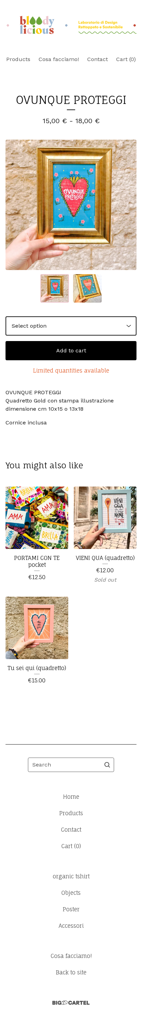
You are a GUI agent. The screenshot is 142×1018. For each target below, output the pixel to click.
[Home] (71, 24)
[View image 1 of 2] (54, 288)
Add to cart (71, 350)
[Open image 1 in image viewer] (71, 205)
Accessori (71, 925)
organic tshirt (71, 876)
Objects (71, 892)
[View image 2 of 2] (87, 288)
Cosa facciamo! (59, 59)
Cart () (126, 59)
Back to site (71, 972)
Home (71, 796)
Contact (97, 59)
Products (18, 59)
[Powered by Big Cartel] (71, 1003)
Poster (71, 909)
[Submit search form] (107, 765)
